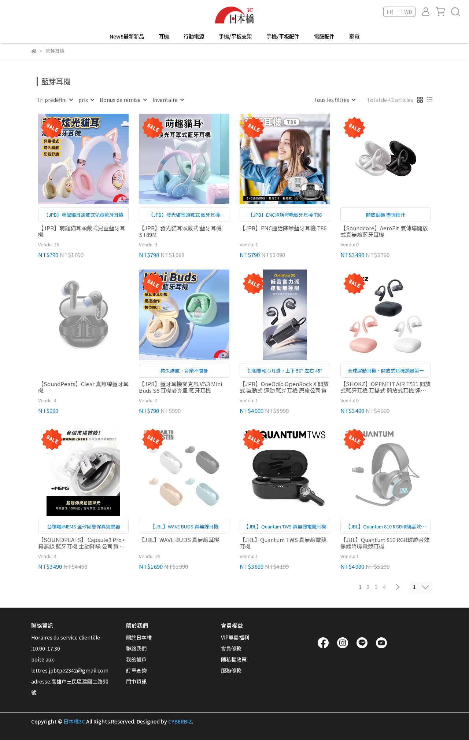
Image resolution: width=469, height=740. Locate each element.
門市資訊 (136, 681)
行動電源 (194, 36)
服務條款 (231, 670)
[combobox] (55, 99)
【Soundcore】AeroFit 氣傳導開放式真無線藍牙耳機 (384, 231)
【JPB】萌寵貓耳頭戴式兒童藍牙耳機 (81, 231)
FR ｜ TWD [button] (399, 11)
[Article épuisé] (94, 315)
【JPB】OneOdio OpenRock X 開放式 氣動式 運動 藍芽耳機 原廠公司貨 (284, 387)
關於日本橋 (139, 637)
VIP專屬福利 (235, 637)
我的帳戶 (136, 659)
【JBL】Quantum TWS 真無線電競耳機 (283, 543)
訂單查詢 (136, 670)
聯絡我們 (136, 648)
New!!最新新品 (127, 36)
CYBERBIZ (180, 721)
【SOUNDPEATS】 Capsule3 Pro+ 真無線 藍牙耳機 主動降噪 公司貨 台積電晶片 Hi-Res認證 (81, 543)
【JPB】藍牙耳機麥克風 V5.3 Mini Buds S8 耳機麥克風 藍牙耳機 (180, 387)
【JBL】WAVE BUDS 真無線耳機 (179, 539)
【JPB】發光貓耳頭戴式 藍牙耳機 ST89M (180, 231)
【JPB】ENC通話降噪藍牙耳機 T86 (283, 228)
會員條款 (231, 648)
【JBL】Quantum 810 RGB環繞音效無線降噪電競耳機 (384, 543)
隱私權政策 (234, 659)
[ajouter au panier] (94, 159)
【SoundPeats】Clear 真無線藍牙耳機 (83, 387)
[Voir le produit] (73, 159)
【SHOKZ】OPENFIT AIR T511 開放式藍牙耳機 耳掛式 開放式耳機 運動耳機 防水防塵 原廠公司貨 (385, 387)
